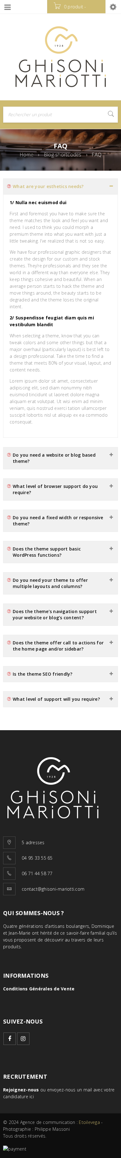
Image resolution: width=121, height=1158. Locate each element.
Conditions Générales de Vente (38, 989)
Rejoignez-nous (21, 1090)
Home (27, 154)
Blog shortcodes (63, 154)
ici (31, 1096)
